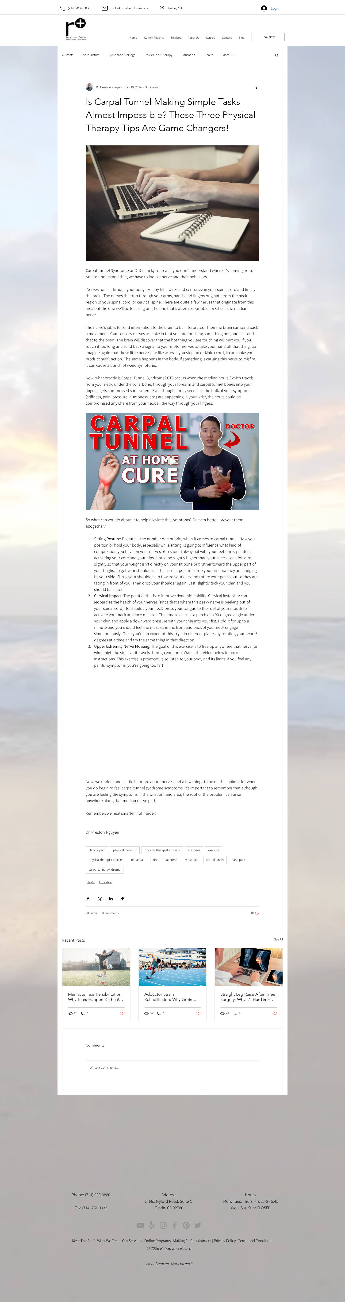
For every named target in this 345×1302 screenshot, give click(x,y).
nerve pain (138, 860)
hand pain (238, 860)
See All (278, 939)
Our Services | (133, 1240)
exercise (213, 850)
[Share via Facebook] (88, 898)
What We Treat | (109, 1240)
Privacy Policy (225, 1240)
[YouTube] (140, 1225)
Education (188, 55)
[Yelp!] (151, 1225)
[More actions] (256, 87)
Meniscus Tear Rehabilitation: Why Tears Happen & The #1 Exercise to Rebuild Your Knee (95, 997)
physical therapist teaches (106, 860)
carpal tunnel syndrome (104, 869)
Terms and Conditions (255, 1240)
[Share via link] (122, 898)
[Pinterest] (186, 1225)
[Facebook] (174, 1225)
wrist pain (191, 860)
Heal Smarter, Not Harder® (169, 1263)
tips (155, 860)
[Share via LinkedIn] (111, 898)
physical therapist (125, 850)
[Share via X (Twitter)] (99, 898)
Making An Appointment (192, 1240)
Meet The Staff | (84, 1240)
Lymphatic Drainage (122, 55)
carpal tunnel (215, 860)
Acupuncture (91, 55)
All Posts (67, 55)
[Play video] (172, 461)
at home (171, 860)
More (226, 55)
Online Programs (157, 1240)
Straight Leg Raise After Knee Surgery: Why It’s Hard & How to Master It (248, 997)
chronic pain (97, 850)
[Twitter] (197, 1225)
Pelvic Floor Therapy (158, 55)
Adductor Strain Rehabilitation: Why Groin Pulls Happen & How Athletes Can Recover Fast (172, 997)
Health (208, 55)
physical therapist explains (162, 850)
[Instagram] (163, 1225)
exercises (194, 850)
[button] (154, 37)
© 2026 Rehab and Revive (169, 1248)
